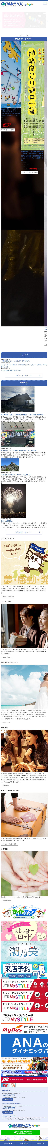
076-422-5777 (9, 1108)
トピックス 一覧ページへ (24, 375)
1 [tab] (17, 35)
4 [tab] (27, 35)
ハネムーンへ (6, 722)
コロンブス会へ (6, 657)
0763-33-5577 (9, 1095)
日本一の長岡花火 (7, 521)
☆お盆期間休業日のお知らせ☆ (11, 370)
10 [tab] (39, 351)
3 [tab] (24, 35)
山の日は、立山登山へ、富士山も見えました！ (16, 475)
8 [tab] (32, 351)
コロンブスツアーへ (8, 596)
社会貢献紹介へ (6, 900)
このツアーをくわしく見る (9, 344)
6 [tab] (26, 351)
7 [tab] (29, 351)
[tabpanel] (35, 195)
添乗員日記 (24, 382)
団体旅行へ (5, 785)
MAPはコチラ (8, 1099)
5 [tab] (31, 35)
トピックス (24, 354)
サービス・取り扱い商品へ (9, 844)
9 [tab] (36, 351)
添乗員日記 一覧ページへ (24, 532)
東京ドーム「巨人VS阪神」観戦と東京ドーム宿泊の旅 (18, 450)
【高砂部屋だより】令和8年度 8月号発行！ (15, 361)
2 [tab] (20, 35)
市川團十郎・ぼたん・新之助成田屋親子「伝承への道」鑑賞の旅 (22, 415)
